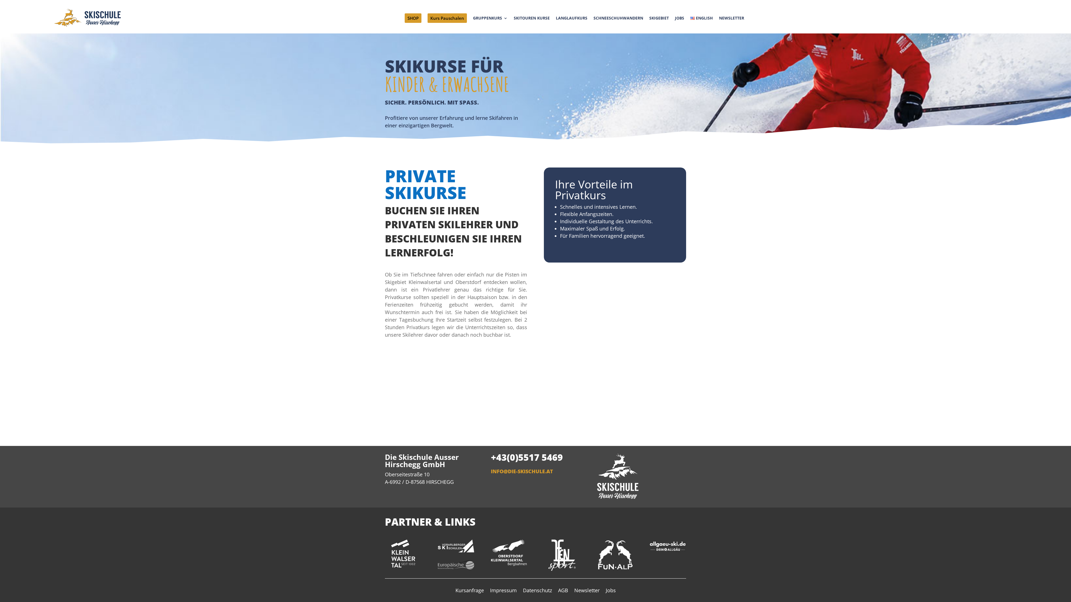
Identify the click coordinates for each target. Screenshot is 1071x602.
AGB (563, 591)
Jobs (611, 591)
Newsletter (587, 591)
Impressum (503, 591)
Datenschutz (537, 591)
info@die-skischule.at (522, 471)
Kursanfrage (469, 591)
